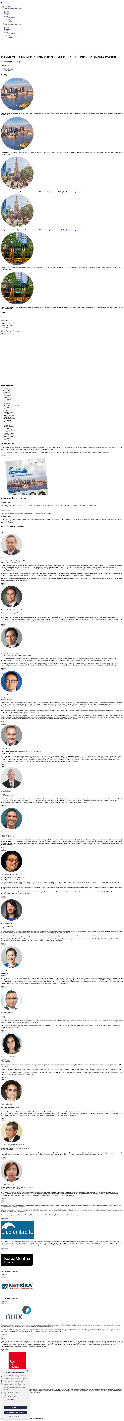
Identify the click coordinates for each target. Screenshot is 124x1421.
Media (10, 21)
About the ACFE (13, 17)
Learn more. (4, 1218)
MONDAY (7, 390)
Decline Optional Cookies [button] (15, 1412)
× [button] (27, 1371)
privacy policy (9, 1389)
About (6, 16)
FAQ (9, 19)
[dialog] (15, 1394)
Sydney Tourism (66, 192)
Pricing (6, 14)
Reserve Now (5, 333)
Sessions (6, 11)
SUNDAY (7, 389)
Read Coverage (5, 6)
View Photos (8, 70)
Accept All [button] (15, 1407)
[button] (15, 1416)
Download (4, 455)
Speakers (7, 13)
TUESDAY (8, 392)
